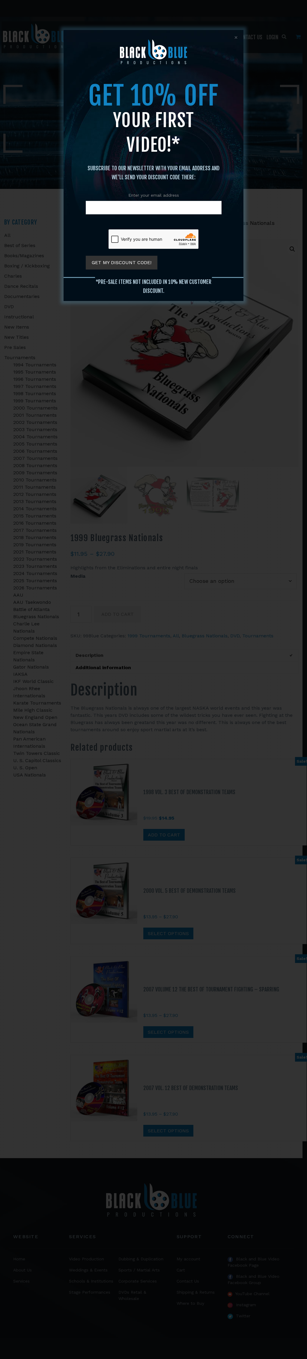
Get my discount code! (121, 262)
